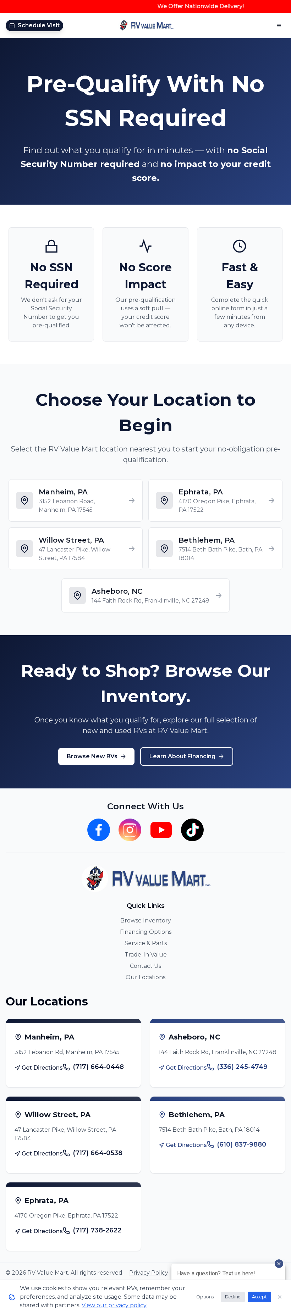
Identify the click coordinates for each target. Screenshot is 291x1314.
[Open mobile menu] (279, 25)
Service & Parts (146, 943)
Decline (233, 1296)
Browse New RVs (92, 756)
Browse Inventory (145, 920)
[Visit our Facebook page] (98, 830)
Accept (259, 1296)
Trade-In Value (146, 954)
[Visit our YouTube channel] (161, 830)
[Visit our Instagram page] (130, 830)
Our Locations (145, 977)
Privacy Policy (148, 1272)
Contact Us (145, 966)
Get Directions (42, 1067)
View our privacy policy (114, 1305)
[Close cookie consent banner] (279, 1297)
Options (205, 1296)
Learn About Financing (182, 756)
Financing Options (145, 931)
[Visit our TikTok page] (192, 830)
